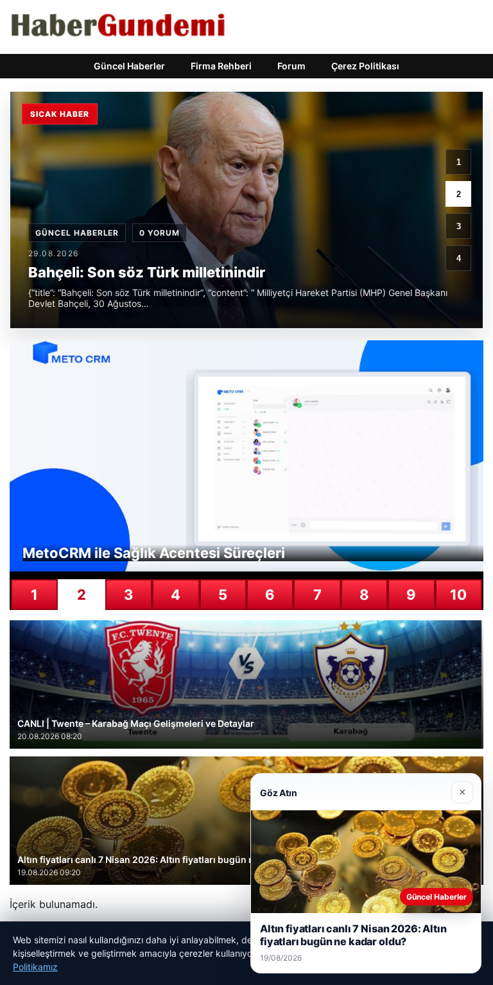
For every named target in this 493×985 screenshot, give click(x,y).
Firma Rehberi (221, 65)
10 (458, 594)
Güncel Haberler (129, 65)
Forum (291, 65)
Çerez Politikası (365, 65)
